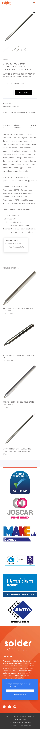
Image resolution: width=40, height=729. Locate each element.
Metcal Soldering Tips (13, 106)
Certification (28, 725)
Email (13, 112)
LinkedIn (32, 112)
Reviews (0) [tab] (33, 126)
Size (6, 83)
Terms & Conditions (15, 722)
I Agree (20, 691)
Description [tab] (6, 126)
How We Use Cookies (16, 725)
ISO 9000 (18, 678)
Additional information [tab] (17, 126)
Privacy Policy (26, 722)
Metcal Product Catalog (17, 247)
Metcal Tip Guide (14, 244)
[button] (34, 12)
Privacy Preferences (20, 694)
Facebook (21, 112)
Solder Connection (25, 661)
